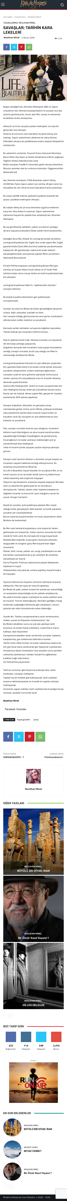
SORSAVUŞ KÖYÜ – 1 (13, 757)
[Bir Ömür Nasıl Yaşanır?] (33, 909)
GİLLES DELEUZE (33, 1005)
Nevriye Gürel (31, 1147)
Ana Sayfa (7, 17)
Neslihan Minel (34, 17)
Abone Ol (56, 1033)
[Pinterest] (21, 47)
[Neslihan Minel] (33, 776)
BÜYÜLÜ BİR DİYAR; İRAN (33, 870)
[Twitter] (14, 47)
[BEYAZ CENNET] (12, 1150)
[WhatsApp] (29, 47)
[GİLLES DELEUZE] (33, 976)
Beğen (11, 1033)
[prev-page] (5, 1015)
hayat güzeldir (23, 719)
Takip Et (26, 1033)
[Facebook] (6, 47)
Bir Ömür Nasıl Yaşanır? (33, 938)
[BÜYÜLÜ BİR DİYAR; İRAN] (33, 842)
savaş (35, 719)
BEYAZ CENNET (33, 1151)
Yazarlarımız (20, 17)
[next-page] (10, 1015)
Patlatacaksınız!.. (54, 757)
